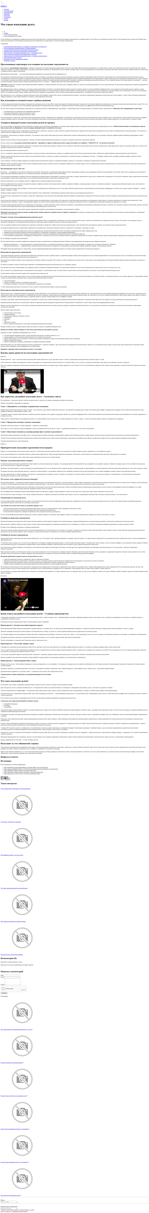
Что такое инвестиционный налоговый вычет (14, 888)
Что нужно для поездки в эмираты (11, 822)
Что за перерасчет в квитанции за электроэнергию (15, 788)
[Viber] (7, 778)
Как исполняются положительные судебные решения (20, 48)
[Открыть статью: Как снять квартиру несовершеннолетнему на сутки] (22, 1028)
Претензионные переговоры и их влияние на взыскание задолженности (25, 46)
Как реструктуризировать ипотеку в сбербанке (14, 1129)
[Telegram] (9, 778)
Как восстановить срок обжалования (11, 1062)
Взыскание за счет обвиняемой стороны (16, 59)
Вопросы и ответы (9, 60)
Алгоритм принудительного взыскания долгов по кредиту (21, 49)
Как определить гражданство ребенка (12, 954)
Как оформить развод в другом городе (12, 855)
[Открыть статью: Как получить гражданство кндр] (22, 1194)
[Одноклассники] (3, 778)
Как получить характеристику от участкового (14, 1162)
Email (2, 977)
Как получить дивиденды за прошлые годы (13, 1096)
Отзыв (2, 984)
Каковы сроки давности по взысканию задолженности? (20, 51)
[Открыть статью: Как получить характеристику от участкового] (22, 1160)
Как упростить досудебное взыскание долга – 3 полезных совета (23, 53)
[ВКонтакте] (1, 778)
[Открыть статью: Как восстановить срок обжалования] (22, 1061)
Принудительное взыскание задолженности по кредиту (20, 54)
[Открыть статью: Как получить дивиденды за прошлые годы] (22, 1094)
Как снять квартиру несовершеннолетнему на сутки (16, 1029)
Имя (2, 975)
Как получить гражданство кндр (10, 1195)
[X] (5, 778)
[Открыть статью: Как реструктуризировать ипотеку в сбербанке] (22, 1127)
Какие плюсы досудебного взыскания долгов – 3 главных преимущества (25, 56)
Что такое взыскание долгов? (12, 57)
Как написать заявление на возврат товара (13, 921)
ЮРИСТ (4, 6)
